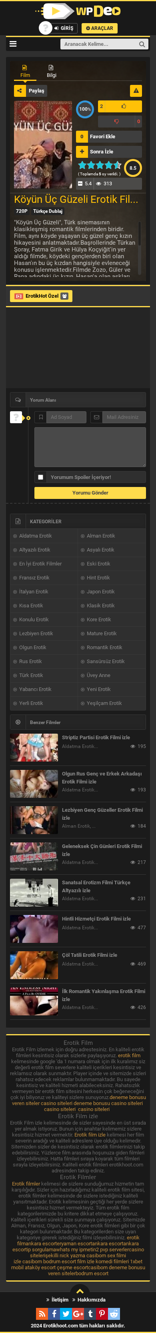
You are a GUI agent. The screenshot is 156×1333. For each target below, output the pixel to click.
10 (120, 165)
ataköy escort (40, 1267)
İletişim (59, 1300)
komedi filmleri (112, 1261)
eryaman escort (74, 1244)
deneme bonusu (92, 1103)
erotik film (129, 1055)
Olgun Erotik (32, 647)
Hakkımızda (91, 1300)
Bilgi (51, 75)
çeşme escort (72, 1267)
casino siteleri (56, 1103)
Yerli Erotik (30, 703)
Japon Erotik (100, 592)
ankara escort (41, 1244)
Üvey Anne (98, 675)
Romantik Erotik (104, 647)
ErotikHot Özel (42, 296)
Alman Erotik (100, 536)
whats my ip (69, 1250)
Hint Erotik (98, 578)
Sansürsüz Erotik (105, 661)
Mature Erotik (101, 633)
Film (25, 75)
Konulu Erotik (33, 619)
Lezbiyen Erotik (35, 633)
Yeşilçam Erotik (104, 703)
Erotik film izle (90, 1135)
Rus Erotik (30, 661)
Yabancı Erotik (35, 689)
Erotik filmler (26, 1184)
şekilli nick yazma (65, 1255)
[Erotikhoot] (78, 11)
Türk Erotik (30, 675)
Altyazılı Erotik (34, 550)
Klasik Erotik (100, 606)
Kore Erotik (98, 619)
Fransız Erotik (34, 578)
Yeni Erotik (98, 689)
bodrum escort (59, 1261)
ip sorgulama (41, 1250)
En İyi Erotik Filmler (40, 564)
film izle (85, 1261)
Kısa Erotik (30, 606)
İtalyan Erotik (33, 592)
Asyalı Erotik (100, 550)
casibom (96, 1255)
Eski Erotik (98, 564)
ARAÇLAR (101, 28)
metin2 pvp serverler (106, 1250)
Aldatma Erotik (35, 536)
